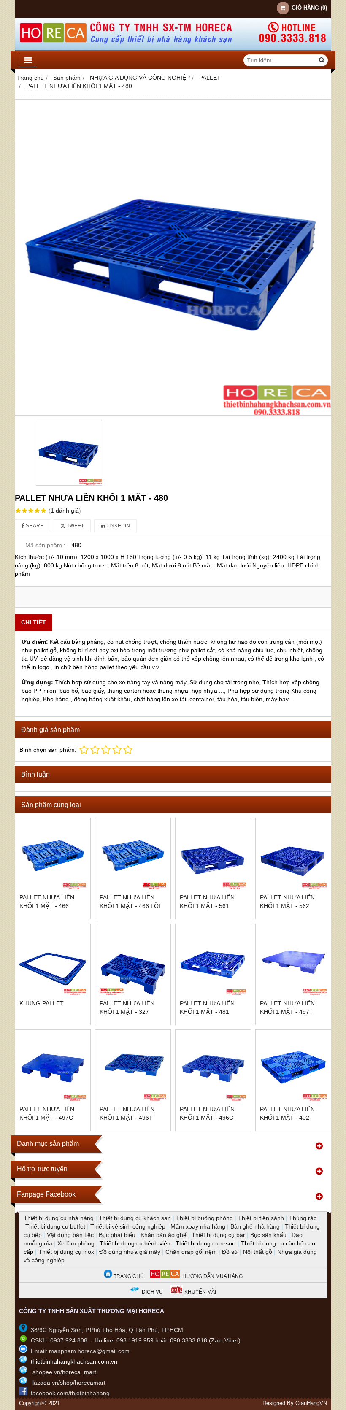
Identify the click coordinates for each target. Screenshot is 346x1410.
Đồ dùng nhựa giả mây (129, 1251)
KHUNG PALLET (41, 1003)
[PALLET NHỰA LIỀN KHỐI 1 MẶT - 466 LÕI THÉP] (133, 855)
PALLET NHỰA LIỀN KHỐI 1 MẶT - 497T (287, 1007)
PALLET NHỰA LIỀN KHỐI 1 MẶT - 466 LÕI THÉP (130, 906)
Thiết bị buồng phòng (204, 1218)
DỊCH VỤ (152, 1292)
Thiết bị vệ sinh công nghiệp (127, 1226)
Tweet (74, 526)
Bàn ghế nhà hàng (255, 1226)
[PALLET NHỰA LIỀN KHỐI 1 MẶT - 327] (133, 961)
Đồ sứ (230, 1251)
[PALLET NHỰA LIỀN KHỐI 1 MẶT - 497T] (293, 961)
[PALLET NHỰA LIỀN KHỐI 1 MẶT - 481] (213, 961)
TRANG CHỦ (128, 1276)
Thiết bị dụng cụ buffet (55, 1226)
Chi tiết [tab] (33, 622)
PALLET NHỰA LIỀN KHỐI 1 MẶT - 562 (287, 901)
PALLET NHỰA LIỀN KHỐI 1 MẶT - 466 (46, 901)
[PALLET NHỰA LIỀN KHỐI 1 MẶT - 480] (173, 257)
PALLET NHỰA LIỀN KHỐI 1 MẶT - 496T (127, 1113)
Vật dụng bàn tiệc (70, 1235)
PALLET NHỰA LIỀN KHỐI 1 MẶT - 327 (127, 1007)
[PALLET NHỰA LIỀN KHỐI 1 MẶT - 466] (52, 855)
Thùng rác (302, 1218)
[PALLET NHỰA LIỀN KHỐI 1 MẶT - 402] (293, 1067)
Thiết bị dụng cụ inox (66, 1251)
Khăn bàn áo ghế (164, 1235)
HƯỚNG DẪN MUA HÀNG (211, 1276)
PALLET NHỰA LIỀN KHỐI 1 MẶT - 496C (207, 1113)
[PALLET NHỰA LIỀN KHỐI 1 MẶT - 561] (213, 855)
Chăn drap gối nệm (191, 1251)
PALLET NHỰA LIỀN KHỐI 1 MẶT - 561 (207, 901)
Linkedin (117, 526)
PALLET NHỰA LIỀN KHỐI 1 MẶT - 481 (207, 1007)
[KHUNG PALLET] (52, 961)
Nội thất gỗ (257, 1251)
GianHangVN (311, 1403)
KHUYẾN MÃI (199, 1292)
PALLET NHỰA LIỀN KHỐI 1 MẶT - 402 (287, 1113)
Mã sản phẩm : (45, 545)
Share (33, 526)
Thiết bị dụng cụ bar (218, 1235)
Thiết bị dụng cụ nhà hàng (59, 1218)
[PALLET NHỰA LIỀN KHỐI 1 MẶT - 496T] (133, 1067)
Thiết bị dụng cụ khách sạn (135, 1218)
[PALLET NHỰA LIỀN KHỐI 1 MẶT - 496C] (213, 1067)
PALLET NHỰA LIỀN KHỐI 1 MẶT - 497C (46, 1113)
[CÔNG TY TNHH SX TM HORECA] (173, 49)
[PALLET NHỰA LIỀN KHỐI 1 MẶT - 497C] (52, 1067)
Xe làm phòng (76, 1243)
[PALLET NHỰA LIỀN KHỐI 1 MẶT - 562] (293, 855)
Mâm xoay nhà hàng (197, 1226)
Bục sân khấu (268, 1235)
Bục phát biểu (117, 1235)
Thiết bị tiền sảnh (261, 1218)
